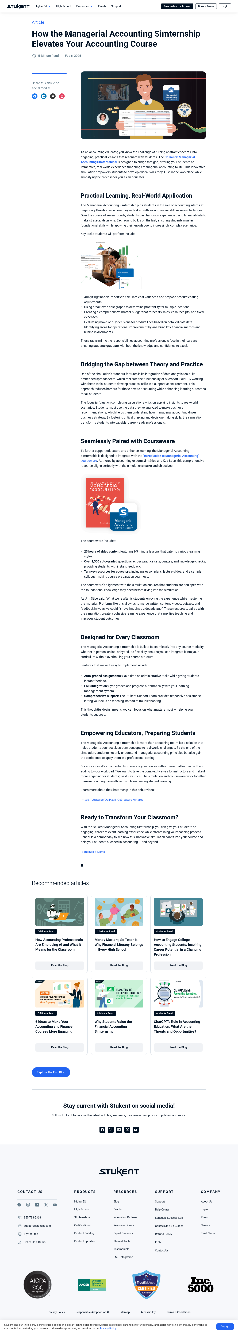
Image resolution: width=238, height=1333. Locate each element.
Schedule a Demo (93, 851)
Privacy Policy (108, 1328)
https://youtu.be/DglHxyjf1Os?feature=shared (112, 799)
